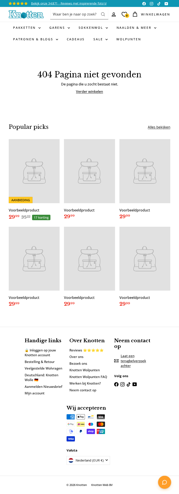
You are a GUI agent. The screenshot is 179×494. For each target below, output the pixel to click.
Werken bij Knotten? (85, 383)
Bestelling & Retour (40, 361)
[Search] (103, 14)
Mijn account (35, 393)
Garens (58, 28)
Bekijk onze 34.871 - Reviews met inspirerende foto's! (69, 3)
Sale (98, 39)
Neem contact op (82, 390)
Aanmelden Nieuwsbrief (43, 386)
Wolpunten (128, 39)
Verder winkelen (89, 91)
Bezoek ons (78, 363)
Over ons (76, 356)
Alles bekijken (159, 127)
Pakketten (25, 28)
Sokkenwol (92, 28)
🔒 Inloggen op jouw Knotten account (40, 352)
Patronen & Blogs (34, 39)
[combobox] (79, 14)
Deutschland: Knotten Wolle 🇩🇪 (41, 377)
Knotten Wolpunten (84, 370)
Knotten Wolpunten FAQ (88, 377)
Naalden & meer (135, 28)
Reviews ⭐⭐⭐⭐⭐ (86, 350)
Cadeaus (76, 39)
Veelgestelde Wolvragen (43, 368)
